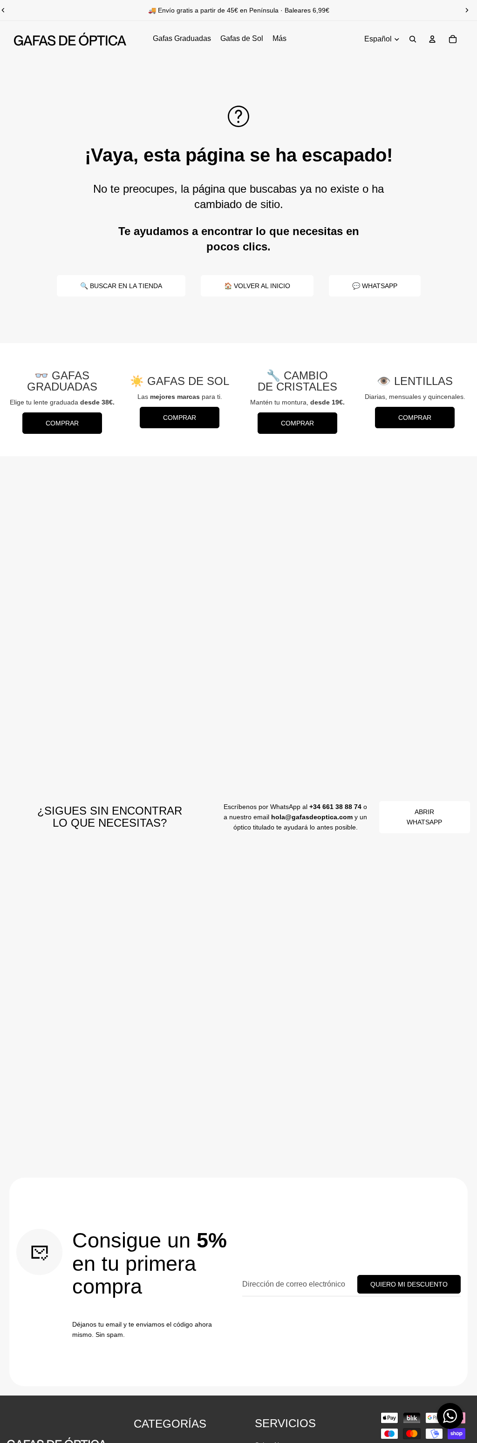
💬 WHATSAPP (374, 286)
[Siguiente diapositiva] (467, 10)
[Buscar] (412, 39)
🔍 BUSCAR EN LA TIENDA (121, 286)
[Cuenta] (432, 39)
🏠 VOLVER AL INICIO (257, 286)
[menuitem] (279, 39)
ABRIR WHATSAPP (424, 817)
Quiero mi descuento (409, 1284)
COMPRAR (62, 423)
